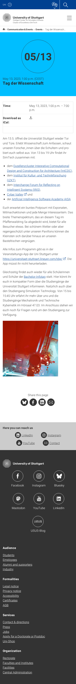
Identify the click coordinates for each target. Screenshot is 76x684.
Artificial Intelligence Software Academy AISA (41, 199)
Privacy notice (12, 591)
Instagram (54, 435)
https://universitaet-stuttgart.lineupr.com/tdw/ (32, 259)
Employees (10, 560)
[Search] (65, 5)
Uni (4, 4)
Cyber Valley (15, 194)
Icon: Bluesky (59, 476)
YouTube (29, 443)
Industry (8, 569)
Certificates (10, 600)
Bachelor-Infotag (35, 276)
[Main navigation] (69, 18)
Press (6, 627)
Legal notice (11, 586)
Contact (54, 443)
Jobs (6, 632)
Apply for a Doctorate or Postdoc (24, 636)
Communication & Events (20, 29)
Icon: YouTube (39, 498)
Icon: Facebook (17, 476)
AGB (5, 605)
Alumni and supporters (17, 564)
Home (4, 29)
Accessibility (11, 596)
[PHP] (33, 402)
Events (39, 29)
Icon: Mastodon (18, 498)
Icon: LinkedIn (58, 498)
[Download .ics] (30, 118)
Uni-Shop (9, 641)
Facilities (8, 667)
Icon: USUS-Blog (38, 521)
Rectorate (9, 658)
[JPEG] (30, 348)
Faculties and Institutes (18, 663)
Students (8, 555)
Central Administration (17, 672)
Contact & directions (16, 622)
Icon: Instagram (38, 476)
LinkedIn (27, 435)
